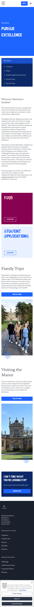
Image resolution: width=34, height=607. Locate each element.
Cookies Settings (17, 593)
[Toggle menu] (30, 3)
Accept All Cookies (17, 603)
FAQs (8, 71)
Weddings (4, 562)
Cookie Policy (23, 590)
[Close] (32, 582)
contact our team (7, 177)
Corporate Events (7, 569)
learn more (10, 219)
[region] (17, 593)
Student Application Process (16, 75)
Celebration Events (8, 565)
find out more (17, 294)
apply (24, 3)
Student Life (5, 539)
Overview (9, 67)
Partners (4, 549)
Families (4, 546)
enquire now (17, 491)
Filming (4, 572)
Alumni (4, 542)
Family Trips (10, 79)
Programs (4, 535)
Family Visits (10, 83)
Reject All (17, 598)
